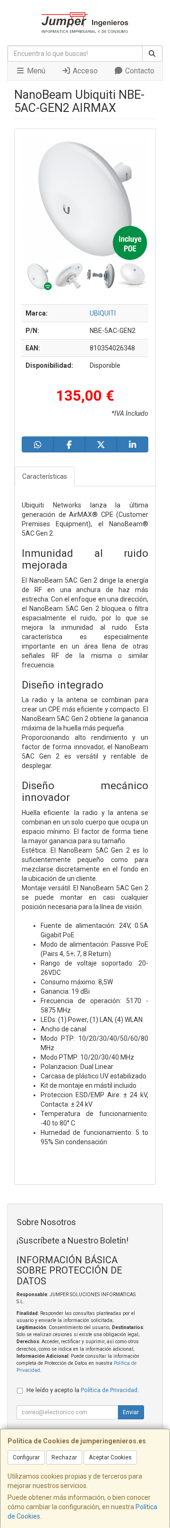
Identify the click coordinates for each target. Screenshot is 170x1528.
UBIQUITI (103, 313)
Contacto (138, 70)
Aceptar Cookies (110, 1457)
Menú (35, 70)
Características (44, 476)
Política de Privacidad (109, 1389)
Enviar (131, 1412)
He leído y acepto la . (82, 1389)
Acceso (84, 70)
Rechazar (64, 1457)
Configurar (26, 1457)
